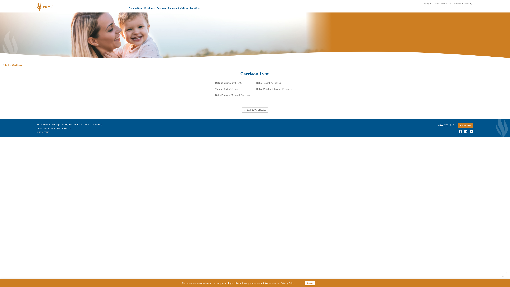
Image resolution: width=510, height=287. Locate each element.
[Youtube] (471, 131)
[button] (471, 3)
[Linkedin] (466, 131)
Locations (195, 8)
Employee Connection (72, 124)
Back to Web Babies (13, 65)
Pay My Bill (428, 3)
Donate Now (135, 8)
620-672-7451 (447, 125)
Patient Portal (439, 3)
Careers (457, 3)
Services (161, 8)
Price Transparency (93, 124)
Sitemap (56, 124)
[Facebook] (460, 131)
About (448, 3)
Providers (149, 8)
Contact (465, 3)
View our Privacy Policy (283, 283)
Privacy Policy (43, 124)
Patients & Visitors (178, 8)
